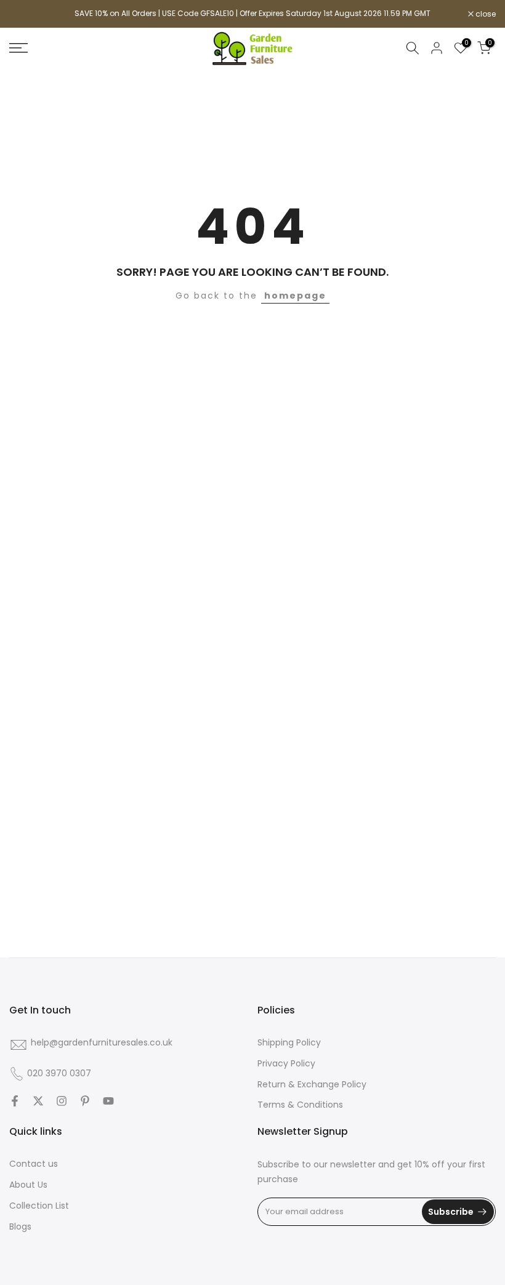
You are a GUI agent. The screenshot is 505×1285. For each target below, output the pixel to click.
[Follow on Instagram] (61, 1101)
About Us (28, 1184)
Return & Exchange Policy (311, 1084)
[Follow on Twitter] (38, 1101)
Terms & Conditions (300, 1104)
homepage (295, 295)
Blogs (20, 1226)
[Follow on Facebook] (14, 1101)
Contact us (33, 1164)
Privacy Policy (286, 1063)
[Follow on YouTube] (108, 1101)
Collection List (39, 1205)
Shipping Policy (289, 1042)
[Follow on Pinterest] (85, 1101)
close (26, 14)
